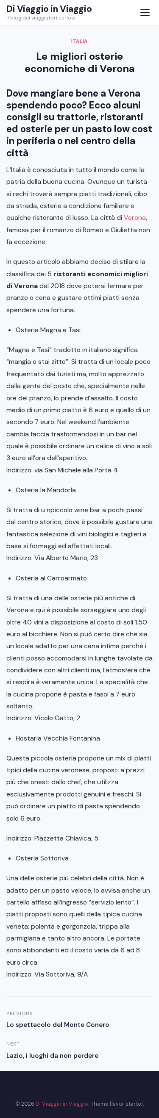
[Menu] (145, 13)
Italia (79, 41)
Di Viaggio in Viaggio (49, 9)
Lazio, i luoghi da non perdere (52, 1055)
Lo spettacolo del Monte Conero (58, 1025)
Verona (135, 217)
